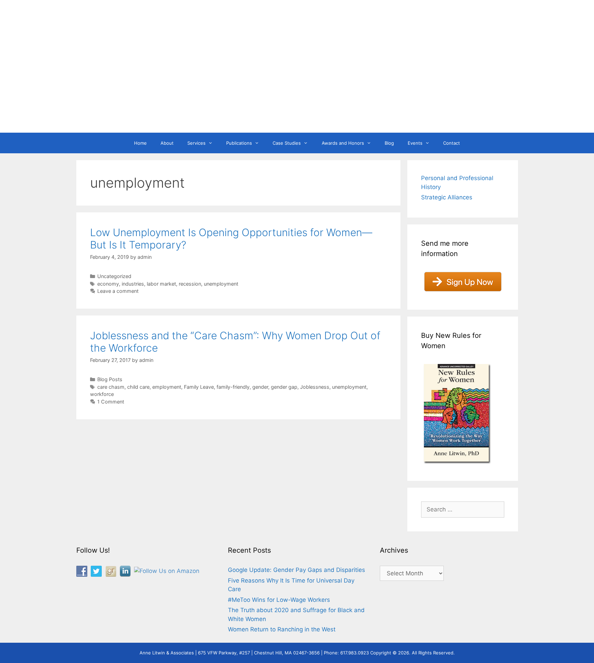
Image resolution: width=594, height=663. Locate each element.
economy (108, 284)
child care (138, 387)
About (167, 143)
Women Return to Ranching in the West (282, 629)
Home (140, 143)
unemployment (221, 284)
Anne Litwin (293, 106)
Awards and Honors (343, 143)
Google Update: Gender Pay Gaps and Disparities (296, 569)
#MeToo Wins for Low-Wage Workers (279, 599)
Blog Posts (109, 379)
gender (260, 387)
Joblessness (314, 387)
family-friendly (233, 387)
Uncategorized (114, 276)
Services (196, 143)
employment (166, 387)
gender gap (284, 387)
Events (415, 143)
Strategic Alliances (446, 197)
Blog (389, 143)
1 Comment (110, 402)
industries (133, 284)
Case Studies (287, 143)
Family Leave (199, 387)
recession (190, 284)
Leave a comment (118, 291)
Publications (239, 143)
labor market (161, 284)
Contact (451, 143)
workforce (102, 394)
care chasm (110, 387)
